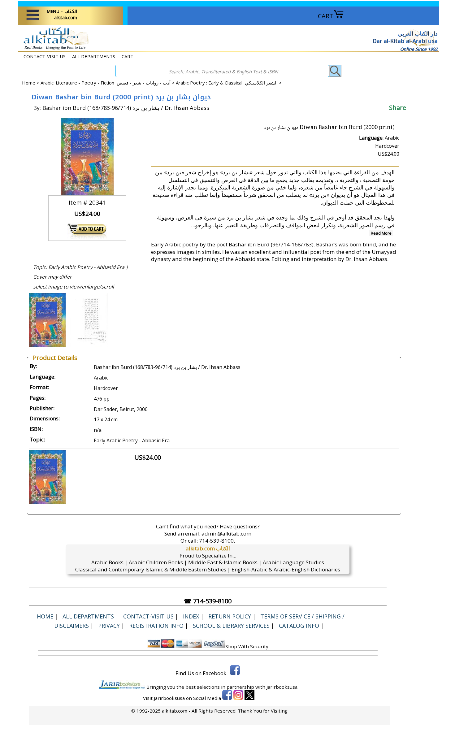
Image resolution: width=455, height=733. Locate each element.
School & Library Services (231, 625)
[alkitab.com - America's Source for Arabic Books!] (54, 49)
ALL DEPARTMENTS (93, 56)
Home (28, 83)
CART (325, 16)
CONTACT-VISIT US (45, 56)
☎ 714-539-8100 (208, 601)
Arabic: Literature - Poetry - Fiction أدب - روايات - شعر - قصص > (108, 83)
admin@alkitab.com (226, 533)
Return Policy (229, 616)
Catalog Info (299, 625)
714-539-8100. (217, 540)
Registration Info (156, 625)
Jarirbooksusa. (282, 687)
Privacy (109, 625)
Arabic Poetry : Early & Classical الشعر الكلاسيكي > (229, 83)
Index (191, 616)
